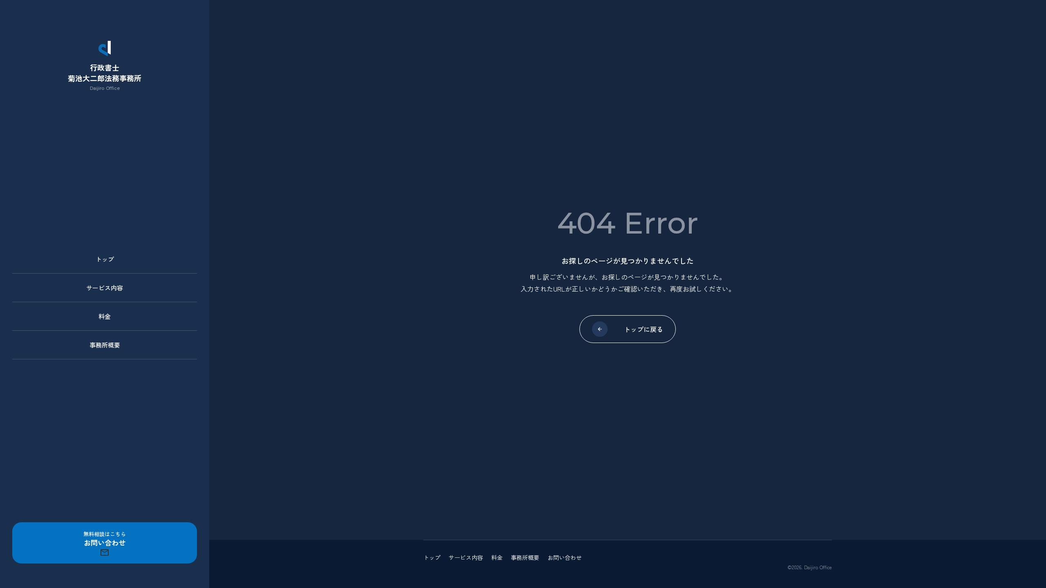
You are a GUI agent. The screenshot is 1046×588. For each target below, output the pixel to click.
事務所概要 (104, 345)
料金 (104, 316)
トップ (105, 259)
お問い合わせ (565, 557)
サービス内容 (104, 287)
